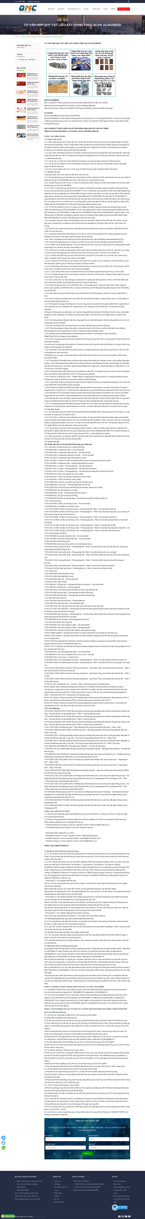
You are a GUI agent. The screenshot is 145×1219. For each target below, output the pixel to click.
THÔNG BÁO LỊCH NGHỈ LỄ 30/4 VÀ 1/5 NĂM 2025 (32, 117)
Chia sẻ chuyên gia (119, 1181)
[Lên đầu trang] (141, 1206)
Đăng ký (30, 1)
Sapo (44, 1216)
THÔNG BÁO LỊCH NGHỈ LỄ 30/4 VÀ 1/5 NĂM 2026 (32, 74)
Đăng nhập (37, 1)
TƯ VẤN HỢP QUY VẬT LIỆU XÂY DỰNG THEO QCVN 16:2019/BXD (72, 43)
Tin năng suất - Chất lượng (119, 1191)
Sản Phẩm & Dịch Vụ (74, 9)
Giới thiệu (61, 9)
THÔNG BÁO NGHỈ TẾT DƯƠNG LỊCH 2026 (32, 100)
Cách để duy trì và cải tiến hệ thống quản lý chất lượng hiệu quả (33, 126)
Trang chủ (51, 9)
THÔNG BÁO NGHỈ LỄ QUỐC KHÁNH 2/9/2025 (33, 109)
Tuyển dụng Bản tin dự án (121, 1187)
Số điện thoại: (50, 1144)
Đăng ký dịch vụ (123, 9)
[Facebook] (3, 1138)
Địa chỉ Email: (94, 1135)
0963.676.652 (21, 1187)
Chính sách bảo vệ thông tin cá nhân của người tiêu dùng (121, 1199)
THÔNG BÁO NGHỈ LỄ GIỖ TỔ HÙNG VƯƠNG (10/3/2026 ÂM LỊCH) (33, 83)
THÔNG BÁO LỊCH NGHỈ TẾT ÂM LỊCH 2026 (32, 91)
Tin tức (86, 9)
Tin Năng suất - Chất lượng (26, 59)
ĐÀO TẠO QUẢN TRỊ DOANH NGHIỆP (86, 1190)
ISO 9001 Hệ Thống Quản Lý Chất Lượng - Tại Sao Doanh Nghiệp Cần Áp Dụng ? (33, 135)
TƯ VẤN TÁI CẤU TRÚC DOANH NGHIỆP (87, 1187)
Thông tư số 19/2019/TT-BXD (92, 121)
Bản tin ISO (21, 68)
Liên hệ (113, 9)
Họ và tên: (49, 1135)
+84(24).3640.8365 (23, 1190)
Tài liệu (105, 9)
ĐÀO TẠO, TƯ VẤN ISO (81, 1181)
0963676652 (21, 1)
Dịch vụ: (92, 1144)
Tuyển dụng (96, 9)
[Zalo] (3, 1143)
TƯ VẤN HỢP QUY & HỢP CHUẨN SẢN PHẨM (88, 1184)
